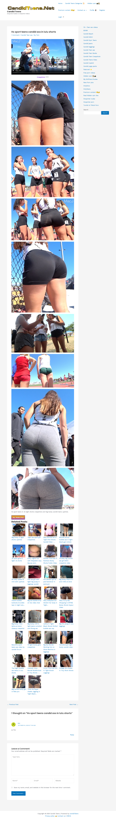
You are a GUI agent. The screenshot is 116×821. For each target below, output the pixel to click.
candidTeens (74, 813)
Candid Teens (14, 11)
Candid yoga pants (90, 66)
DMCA (69, 816)
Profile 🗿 (93, 10)
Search (85, 110)
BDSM (85, 30)
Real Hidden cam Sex (90, 95)
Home (60, 3)
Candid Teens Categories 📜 (75, 3)
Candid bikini (88, 37)
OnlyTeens (86, 89)
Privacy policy (50, 816)
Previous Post (12, 704)
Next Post (74, 704)
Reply (72, 735)
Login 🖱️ (61, 17)
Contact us (81, 10)
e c (19, 723)
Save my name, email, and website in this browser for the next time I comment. (42, 787)
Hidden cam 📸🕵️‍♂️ (93, 3)
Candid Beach (88, 34)
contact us (61, 816)
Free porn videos (89, 73)
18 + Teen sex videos (90, 27)
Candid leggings (89, 47)
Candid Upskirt (88, 63)
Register (102, 10)
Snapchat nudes (89, 99)
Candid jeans (87, 43)
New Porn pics (88, 82)
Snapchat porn (88, 102)
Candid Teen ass (26, 35)
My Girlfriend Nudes (90, 79)
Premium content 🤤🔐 (66, 10)
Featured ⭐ (87, 69)
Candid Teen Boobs (90, 53)
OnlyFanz (86, 86)
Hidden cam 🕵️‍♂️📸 (89, 76)
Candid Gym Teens (90, 40)
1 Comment (15, 35)
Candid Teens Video (90, 60)
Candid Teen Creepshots (91, 56)
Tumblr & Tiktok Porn (91, 105)
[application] (86, 10)
